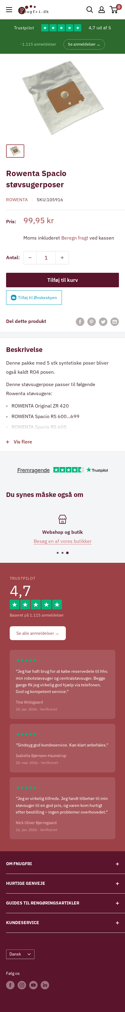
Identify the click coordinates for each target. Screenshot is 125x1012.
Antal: (13, 257)
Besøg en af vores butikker (63, 541)
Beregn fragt (74, 238)
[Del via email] (114, 321)
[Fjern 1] (30, 257)
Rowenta (17, 199)
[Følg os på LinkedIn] (45, 985)
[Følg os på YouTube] (33, 985)
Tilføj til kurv (62, 280)
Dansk (15, 954)
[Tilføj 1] (62, 257)
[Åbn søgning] (89, 9)
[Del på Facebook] (80, 321)
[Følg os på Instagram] (22, 985)
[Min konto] (102, 9)
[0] (114, 9)
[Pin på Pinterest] (91, 321)
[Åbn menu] (9, 9)
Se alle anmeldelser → (37, 633)
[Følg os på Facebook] (10, 985)
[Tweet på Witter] (103, 321)
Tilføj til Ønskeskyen (37, 297)
